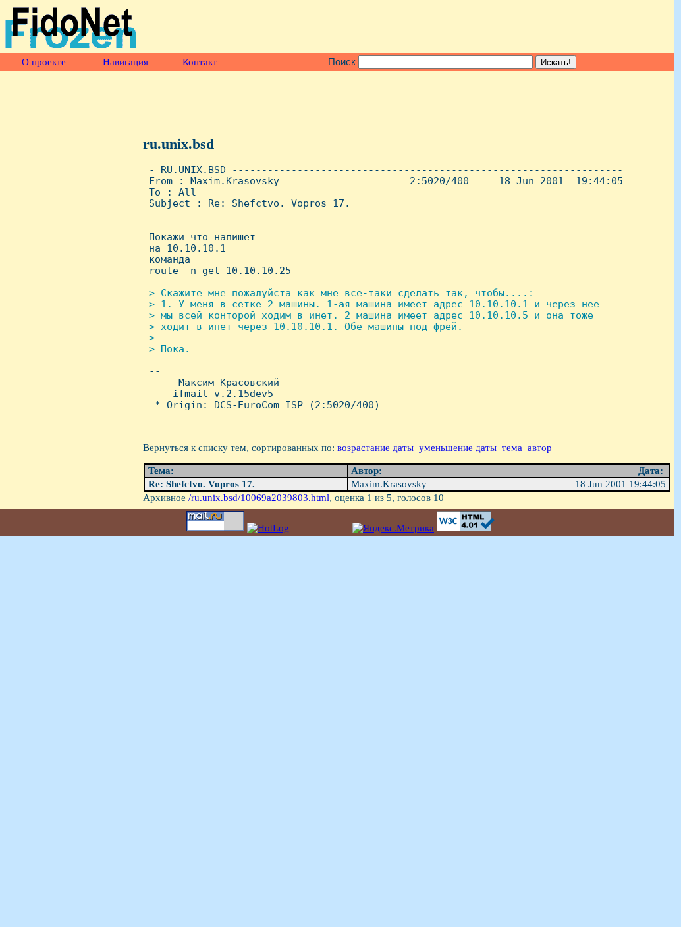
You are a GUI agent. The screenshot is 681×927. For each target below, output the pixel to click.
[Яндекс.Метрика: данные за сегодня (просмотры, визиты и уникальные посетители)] (393, 528)
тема (512, 447)
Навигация (125, 62)
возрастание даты (375, 447)
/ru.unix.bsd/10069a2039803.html (258, 497)
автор (540, 447)
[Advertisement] (517, 27)
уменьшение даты (458, 447)
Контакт (199, 62)
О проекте (44, 62)
